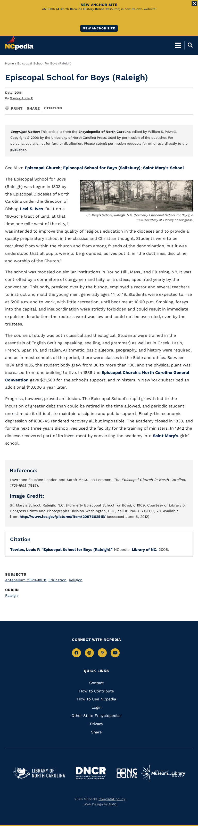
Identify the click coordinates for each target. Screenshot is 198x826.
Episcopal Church (43, 167)
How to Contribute (96, 691)
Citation (53, 108)
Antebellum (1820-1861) (26, 580)
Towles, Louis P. (21, 98)
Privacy (96, 724)
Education (58, 580)
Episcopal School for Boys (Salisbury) (102, 167)
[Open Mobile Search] (188, 45)
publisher (18, 150)
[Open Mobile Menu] (178, 45)
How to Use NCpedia (96, 699)
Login (97, 707)
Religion (75, 580)
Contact (96, 683)
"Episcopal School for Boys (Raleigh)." (77, 549)
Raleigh (11, 595)
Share (33, 108)
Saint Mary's (165, 435)
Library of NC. (144, 549)
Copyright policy (111, 799)
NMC (113, 804)
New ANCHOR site (99, 28)
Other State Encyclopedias (96, 715)
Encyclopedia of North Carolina (104, 132)
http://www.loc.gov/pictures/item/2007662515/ (63, 516)
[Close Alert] (194, 3)
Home (9, 63)
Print (17, 108)
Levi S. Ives (31, 208)
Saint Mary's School (163, 167)
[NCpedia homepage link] (19, 43)
